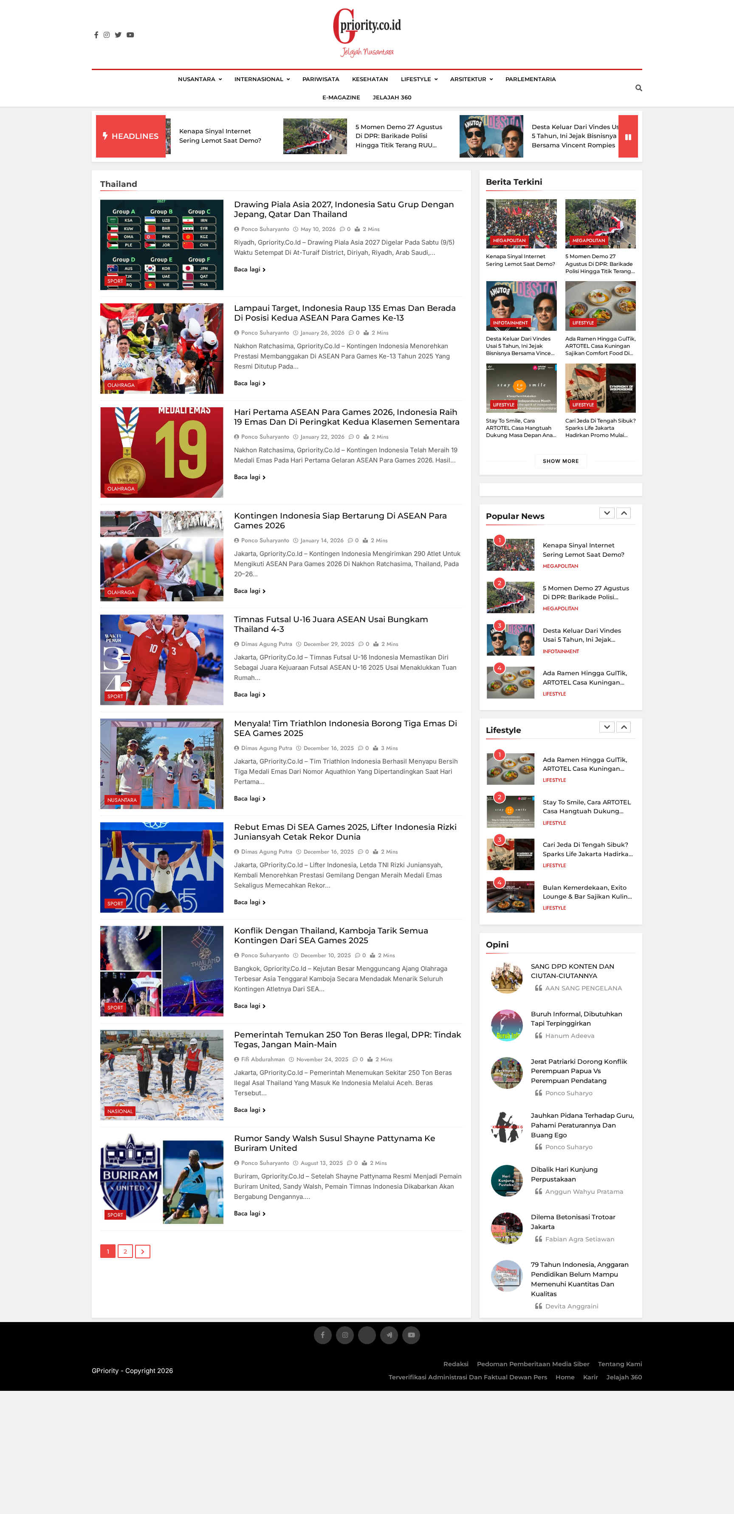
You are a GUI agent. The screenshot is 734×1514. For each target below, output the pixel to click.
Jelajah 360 (392, 97)
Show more (561, 461)
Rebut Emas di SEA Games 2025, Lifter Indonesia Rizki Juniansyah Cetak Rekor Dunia (345, 832)
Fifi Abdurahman (263, 1059)
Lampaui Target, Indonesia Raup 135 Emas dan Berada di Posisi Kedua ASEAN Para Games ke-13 (345, 313)
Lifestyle (416, 79)
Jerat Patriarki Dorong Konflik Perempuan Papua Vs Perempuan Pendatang (579, 1071)
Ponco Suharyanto (265, 229)
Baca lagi (247, 269)
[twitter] (118, 35)
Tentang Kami (620, 1364)
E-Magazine (341, 97)
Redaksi (456, 1364)
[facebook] (96, 35)
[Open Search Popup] (638, 88)
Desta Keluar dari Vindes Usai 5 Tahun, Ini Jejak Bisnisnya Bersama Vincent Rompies (500, 136)
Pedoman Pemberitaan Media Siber (533, 1364)
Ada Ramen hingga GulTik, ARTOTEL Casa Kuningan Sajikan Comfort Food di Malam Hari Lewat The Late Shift (600, 353)
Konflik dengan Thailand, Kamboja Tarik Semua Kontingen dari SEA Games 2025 (331, 935)
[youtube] (130, 35)
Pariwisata (320, 79)
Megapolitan (509, 240)
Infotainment (510, 322)
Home (565, 1377)
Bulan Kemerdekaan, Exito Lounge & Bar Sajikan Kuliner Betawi (588, 897)
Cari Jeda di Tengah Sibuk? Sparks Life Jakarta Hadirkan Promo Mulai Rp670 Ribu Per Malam (600, 431)
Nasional (120, 1111)
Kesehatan (370, 79)
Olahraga (121, 385)
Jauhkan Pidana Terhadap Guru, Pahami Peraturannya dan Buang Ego (582, 1125)
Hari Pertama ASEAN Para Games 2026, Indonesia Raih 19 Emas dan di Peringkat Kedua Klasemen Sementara (347, 417)
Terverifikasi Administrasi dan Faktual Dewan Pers (468, 1377)
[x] (367, 1336)
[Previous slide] (607, 513)
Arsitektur (468, 79)
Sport (115, 281)
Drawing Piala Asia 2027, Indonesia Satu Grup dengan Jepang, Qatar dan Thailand (344, 209)
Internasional (258, 79)
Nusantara (196, 79)
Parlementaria (530, 79)
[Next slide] (623, 513)
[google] (389, 1336)
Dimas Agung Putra (266, 644)
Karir (590, 1377)
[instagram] (106, 35)
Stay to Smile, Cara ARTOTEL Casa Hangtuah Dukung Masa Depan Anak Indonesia (521, 431)
